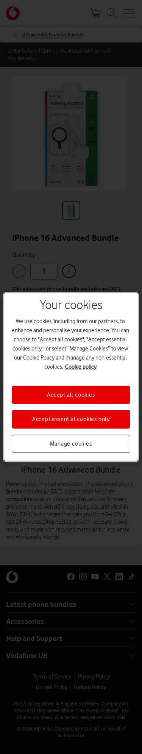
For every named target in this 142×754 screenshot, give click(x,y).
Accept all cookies (71, 394)
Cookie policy (81, 366)
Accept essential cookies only (71, 419)
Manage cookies (71, 443)
